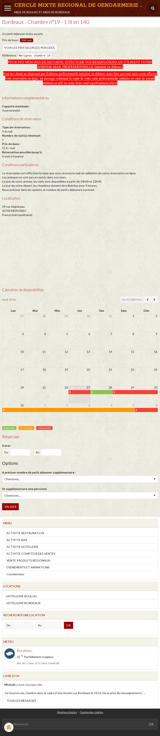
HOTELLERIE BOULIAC (22, 596)
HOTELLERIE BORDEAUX (23, 603)
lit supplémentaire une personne (24, 489)
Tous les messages (21, 700)
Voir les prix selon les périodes (29, 47)
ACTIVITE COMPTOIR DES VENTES (30, 553)
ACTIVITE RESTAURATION (25, 533)
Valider (10, 506)
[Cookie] (9, 727)
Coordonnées (15, 574)
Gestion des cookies (91, 712)
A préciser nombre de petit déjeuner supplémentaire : (39, 472)
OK (68, 625)
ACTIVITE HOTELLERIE (22, 546)
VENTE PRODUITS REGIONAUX (28, 560)
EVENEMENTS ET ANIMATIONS (28, 567)
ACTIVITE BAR (16, 540)
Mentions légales (67, 712)
